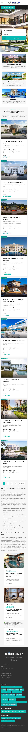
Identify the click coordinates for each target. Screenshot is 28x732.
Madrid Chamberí (5, 694)
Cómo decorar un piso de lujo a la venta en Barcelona (14, 610)
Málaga (3, 704)
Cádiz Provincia (19, 694)
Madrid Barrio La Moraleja (16, 692)
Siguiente (21, 483)
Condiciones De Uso (6, 673)
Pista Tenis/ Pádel (5, 720)
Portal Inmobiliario (6, 677)
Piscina (19, 718)
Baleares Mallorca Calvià (6, 692)
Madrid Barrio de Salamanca (17, 687)
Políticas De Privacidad (7, 675)
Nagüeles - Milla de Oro (6, 687)
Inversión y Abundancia (12, 631)
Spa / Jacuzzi (14, 718)
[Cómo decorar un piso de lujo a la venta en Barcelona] (14, 602)
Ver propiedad (14, 135)
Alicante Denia (12, 694)
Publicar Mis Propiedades (8, 7)
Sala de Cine (12, 720)
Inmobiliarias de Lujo (11, 571)
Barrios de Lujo (10, 606)
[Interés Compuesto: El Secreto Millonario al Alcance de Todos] (14, 627)
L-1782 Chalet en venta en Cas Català (14, 340)
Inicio (3, 666)
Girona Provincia (5, 699)
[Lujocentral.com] (14, 3)
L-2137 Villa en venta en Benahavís (13, 182)
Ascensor (3, 718)
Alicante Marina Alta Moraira (11, 704)
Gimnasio (8, 718)
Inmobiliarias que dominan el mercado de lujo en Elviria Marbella (14, 575)
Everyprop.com (5, 671)
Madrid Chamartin (12, 699)
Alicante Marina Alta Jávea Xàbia (13, 689)
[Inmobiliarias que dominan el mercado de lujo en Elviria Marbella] (14, 567)
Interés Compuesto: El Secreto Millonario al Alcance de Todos (14, 635)
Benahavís (4, 689)
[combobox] (14, 31)
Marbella (21, 689)
